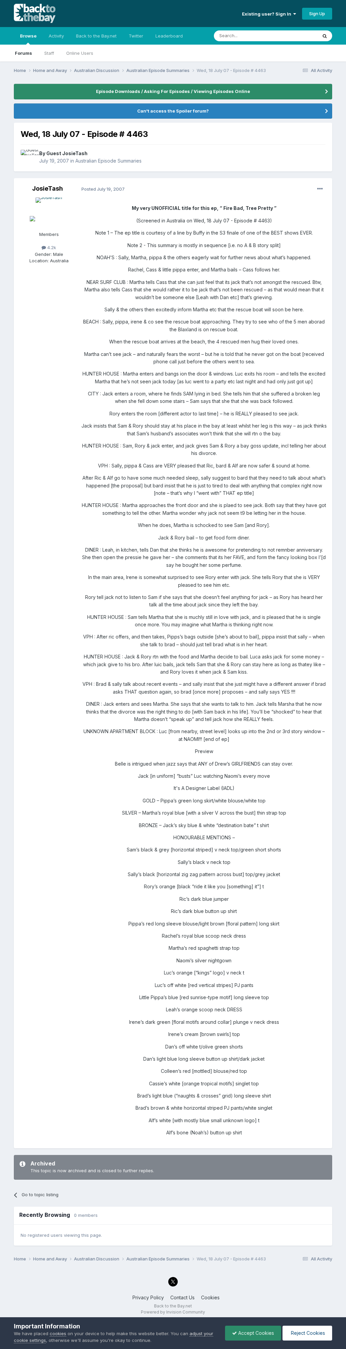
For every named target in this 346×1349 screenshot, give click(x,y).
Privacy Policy (148, 1297)
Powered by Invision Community (173, 1312)
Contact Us (182, 1297)
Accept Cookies (255, 1333)
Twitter (136, 36)
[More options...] (320, 189)
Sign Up (317, 13)
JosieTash (47, 188)
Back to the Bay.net (96, 36)
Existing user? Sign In (267, 14)
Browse (28, 36)
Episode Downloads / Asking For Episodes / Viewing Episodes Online (173, 91)
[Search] (324, 35)
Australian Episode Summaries (108, 161)
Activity (56, 36)
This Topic (297, 35)
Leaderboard (169, 36)
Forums (23, 53)
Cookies (210, 1297)
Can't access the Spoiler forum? (173, 111)
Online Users (79, 53)
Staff (49, 53)
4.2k (51, 247)
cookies (58, 1333)
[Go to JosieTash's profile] (49, 212)
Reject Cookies (307, 1333)
